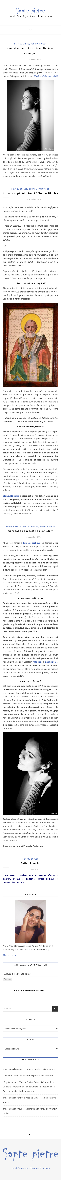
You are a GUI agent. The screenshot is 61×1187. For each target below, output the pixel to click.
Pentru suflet (39, 44)
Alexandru (7, 1075)
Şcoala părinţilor (39, 189)
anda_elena (8, 1068)
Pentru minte (21, 44)
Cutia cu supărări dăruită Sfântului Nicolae (30, 193)
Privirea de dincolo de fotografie (18, 1091)
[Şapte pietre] (30, 11)
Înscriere (7, 979)
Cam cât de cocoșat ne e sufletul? (30, 531)
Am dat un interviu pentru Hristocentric (35, 1068)
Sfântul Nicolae (11, 495)
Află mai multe (10, 955)
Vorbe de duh (47, 526)
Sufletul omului (30, 863)
